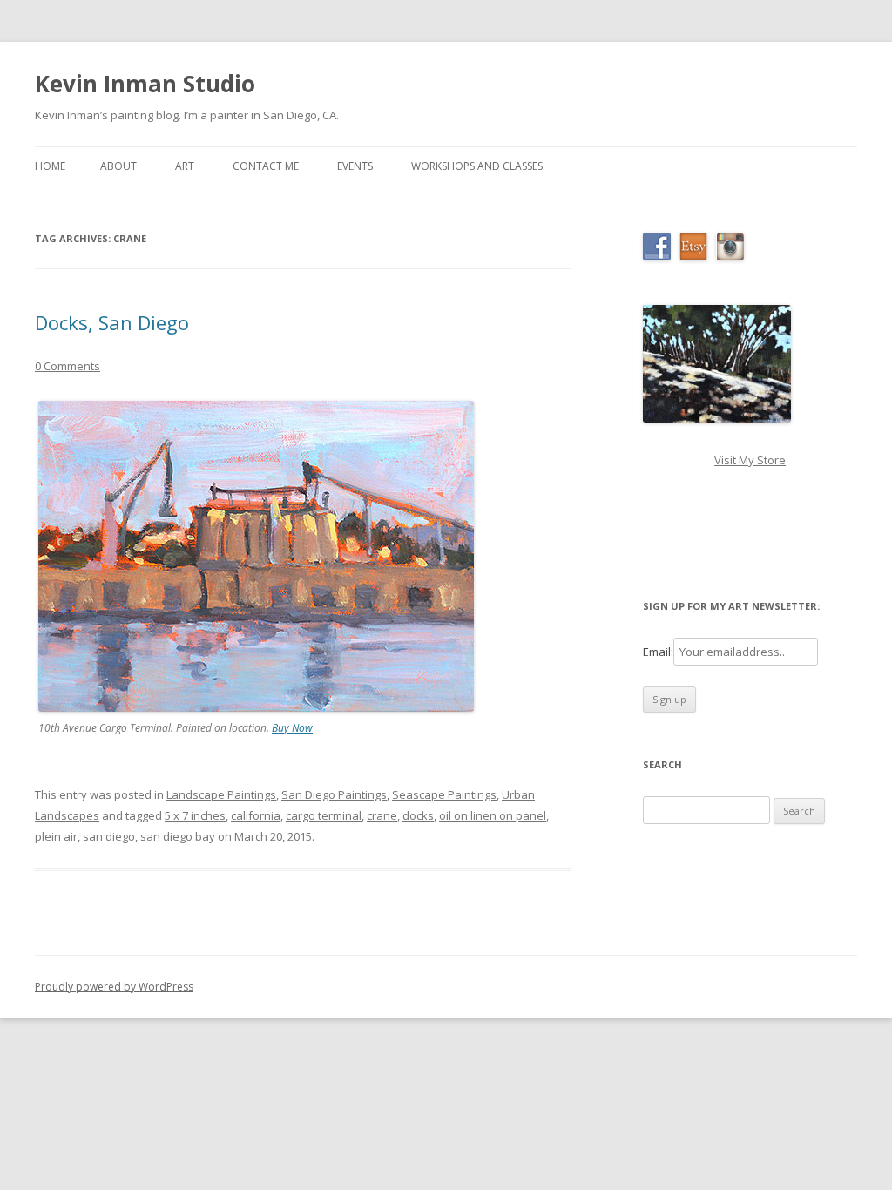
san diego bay (177, 836)
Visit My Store (750, 460)
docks (418, 815)
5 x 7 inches (195, 815)
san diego (109, 836)
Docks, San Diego (112, 322)
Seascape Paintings (444, 794)
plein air (56, 836)
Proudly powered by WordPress (114, 986)
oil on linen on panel (492, 815)
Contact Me (266, 166)
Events (355, 166)
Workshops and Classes (477, 166)
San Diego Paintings (334, 794)
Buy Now (292, 727)
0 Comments (67, 366)
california (255, 815)
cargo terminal (324, 815)
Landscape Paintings (221, 794)
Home (50, 166)
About (118, 166)
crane (382, 815)
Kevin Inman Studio (145, 83)
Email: (658, 651)
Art (184, 166)
